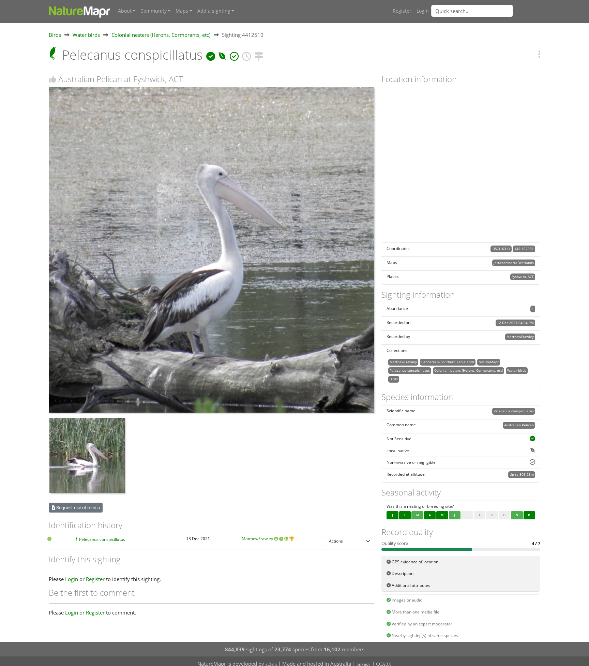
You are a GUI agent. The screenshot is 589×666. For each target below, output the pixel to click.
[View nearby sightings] (258, 54)
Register (402, 11)
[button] (539, 54)
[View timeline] (246, 54)
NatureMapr (489, 361)
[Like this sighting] (52, 79)
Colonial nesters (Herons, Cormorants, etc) (160, 34)
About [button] (125, 11)
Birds (55, 34)
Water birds (86, 34)
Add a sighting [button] (213, 11)
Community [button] (153, 11)
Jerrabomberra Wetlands (514, 262)
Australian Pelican (519, 425)
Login (423, 11)
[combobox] (485, 11)
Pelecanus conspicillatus (102, 539)
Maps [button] (182, 11)
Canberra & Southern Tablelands (447, 361)
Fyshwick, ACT (523, 276)
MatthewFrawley (257, 539)
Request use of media (77, 507)
